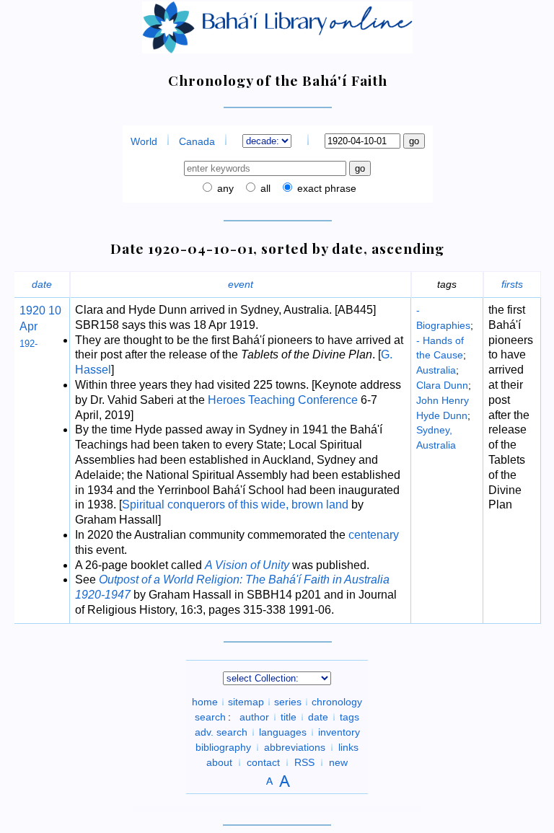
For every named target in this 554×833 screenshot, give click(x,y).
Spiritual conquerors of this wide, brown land (235, 504)
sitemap (246, 702)
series (288, 702)
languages (283, 732)
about (219, 762)
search (210, 717)
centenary (373, 535)
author (254, 717)
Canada (197, 141)
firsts (512, 284)
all (264, 188)
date (42, 284)
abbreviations (294, 747)
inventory (339, 732)
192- (28, 343)
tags (349, 717)
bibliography (223, 747)
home (205, 702)
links (348, 747)
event (240, 284)
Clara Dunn (442, 385)
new (338, 762)
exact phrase (325, 188)
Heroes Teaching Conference (283, 400)
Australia (436, 370)
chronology (337, 702)
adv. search (221, 732)
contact (263, 762)
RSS (304, 762)
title (288, 717)
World (144, 141)
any (224, 188)
